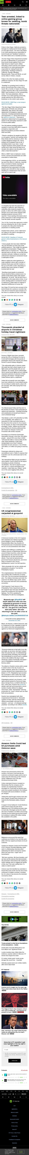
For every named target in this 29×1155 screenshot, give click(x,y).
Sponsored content (14, 1119)
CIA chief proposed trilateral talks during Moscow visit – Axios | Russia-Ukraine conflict (15, 9)
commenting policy (17, 311)
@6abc (4, 615)
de (15, 1091)
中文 (27, 1091)
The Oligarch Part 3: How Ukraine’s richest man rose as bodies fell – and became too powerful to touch (14, 1010)
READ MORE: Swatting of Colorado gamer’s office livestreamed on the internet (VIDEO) (14, 239)
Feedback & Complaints (14, 1139)
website (24, 704)
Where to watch (14, 1112)
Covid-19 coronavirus (7, 490)
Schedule (14, 1115)
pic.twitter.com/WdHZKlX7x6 (17, 615)
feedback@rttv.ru (13, 314)
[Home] (2, 2)
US (16, 490)
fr (19, 1091)
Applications (14, 1109)
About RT (14, 1129)
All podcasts (24, 1070)
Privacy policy (14, 1126)
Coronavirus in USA (7, 488)
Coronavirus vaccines (7, 896)
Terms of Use (14, 1122)
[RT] (4, 1094)
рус (11, 1091)
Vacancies (14, 1143)
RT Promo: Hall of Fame (14, 1132)
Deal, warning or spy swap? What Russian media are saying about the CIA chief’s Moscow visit (14, 1032)
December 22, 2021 (14, 620)
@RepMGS (18, 599)
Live (14, 1105)
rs (22, 1091)
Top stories (5, 925)
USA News (8, 13)
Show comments (14, 320)
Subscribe (14, 1060)
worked (22, 684)
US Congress (5, 723)
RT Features (5, 969)
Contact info (14, 1136)
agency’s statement (9, 117)
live (8, 1)
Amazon (3, 894)
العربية (2, 1091)
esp (7, 1091)
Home (3, 13)
